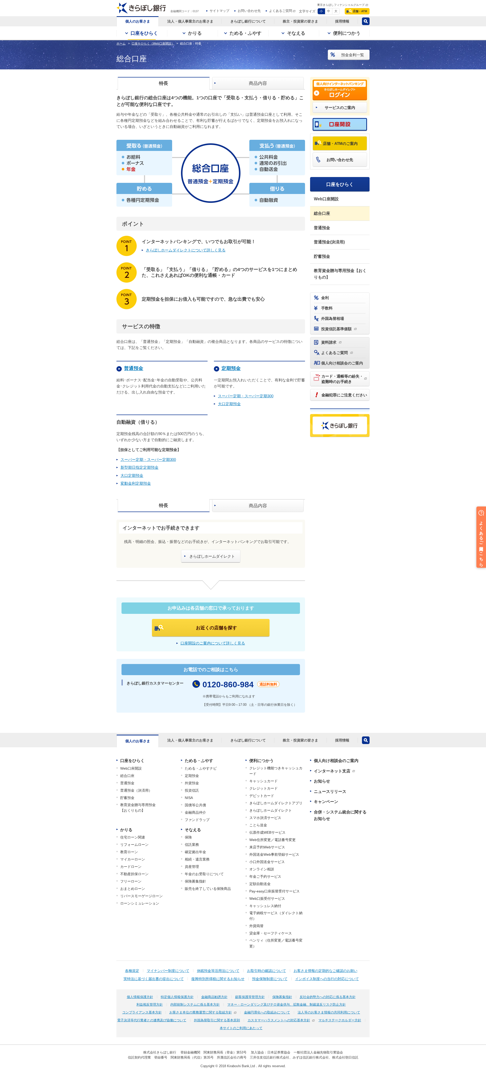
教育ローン (129, 852)
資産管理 (192, 867)
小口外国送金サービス (267, 862)
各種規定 (132, 971)
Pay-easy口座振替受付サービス (274, 891)
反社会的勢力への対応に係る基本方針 (328, 997)
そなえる (193, 830)
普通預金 (322, 228)
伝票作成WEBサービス (267, 832)
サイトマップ (219, 11)
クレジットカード (263, 788)
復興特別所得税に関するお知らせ (218, 979)
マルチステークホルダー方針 (339, 1020)
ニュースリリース (330, 791)
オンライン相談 (261, 869)
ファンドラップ (197, 820)
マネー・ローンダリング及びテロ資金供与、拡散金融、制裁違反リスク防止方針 (286, 1004)
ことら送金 (258, 825)
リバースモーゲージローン (141, 896)
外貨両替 (256, 926)
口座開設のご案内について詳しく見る (212, 643)
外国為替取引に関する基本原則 (217, 1020)
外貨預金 (192, 783)
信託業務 (192, 845)
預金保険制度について (270, 979)
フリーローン (130, 881)
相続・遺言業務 (197, 859)
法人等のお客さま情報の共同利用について (329, 1012)
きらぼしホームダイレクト (270, 810)
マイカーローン (132, 859)
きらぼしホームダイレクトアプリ (275, 803)
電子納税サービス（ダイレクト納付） (275, 916)
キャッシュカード (263, 781)
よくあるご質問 (280, 11)
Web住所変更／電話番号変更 (272, 840)
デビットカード (261, 796)
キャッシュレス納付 (265, 906)
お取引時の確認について (266, 971)
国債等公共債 (195, 805)
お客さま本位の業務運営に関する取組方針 (200, 1012)
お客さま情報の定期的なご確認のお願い (325, 971)
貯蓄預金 (322, 256)
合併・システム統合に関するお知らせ (340, 815)
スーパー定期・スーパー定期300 (245, 396)
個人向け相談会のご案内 (336, 760)
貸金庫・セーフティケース (270, 933)
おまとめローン (132, 889)
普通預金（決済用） (136, 790)
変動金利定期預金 (135, 483)
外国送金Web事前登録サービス (274, 854)
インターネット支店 (332, 771)
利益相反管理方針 (149, 1004)
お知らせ (322, 781)
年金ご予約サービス (265, 876)
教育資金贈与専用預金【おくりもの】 (340, 273)
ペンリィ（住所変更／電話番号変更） (275, 943)
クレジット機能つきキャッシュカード (275, 771)
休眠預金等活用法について (218, 971)
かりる (126, 830)
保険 (188, 837)
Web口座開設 (326, 199)
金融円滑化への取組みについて (267, 1012)
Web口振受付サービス (267, 898)
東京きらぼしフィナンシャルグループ (340, 4)
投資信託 (192, 790)
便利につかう (261, 760)
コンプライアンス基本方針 (142, 1012)
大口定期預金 (229, 404)
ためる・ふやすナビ (201, 768)
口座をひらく (340, 184)
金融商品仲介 (195, 812)
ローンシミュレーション (139, 903)
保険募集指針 (195, 881)
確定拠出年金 (195, 852)
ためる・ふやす (199, 760)
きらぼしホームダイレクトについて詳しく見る (186, 250)
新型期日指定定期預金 (139, 467)
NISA (189, 798)
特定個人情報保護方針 (177, 997)
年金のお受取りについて (204, 874)
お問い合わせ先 (249, 11)
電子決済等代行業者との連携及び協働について (151, 1020)
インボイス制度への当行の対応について (327, 979)
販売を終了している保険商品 (208, 889)
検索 (366, 21)
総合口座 (322, 213)
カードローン (130, 867)
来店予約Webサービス (267, 847)
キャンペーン (326, 801)
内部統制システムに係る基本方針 (195, 1004)
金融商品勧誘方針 (214, 997)
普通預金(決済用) (329, 242)
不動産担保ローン (134, 874)
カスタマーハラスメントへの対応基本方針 (279, 1020)
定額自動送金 (260, 884)
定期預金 (192, 776)
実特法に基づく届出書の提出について (154, 979)
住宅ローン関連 (132, 837)
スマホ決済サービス (265, 818)
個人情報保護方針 (140, 997)
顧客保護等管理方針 (250, 997)
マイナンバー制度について (168, 971)
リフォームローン (134, 845)
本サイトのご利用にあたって (241, 1028)
